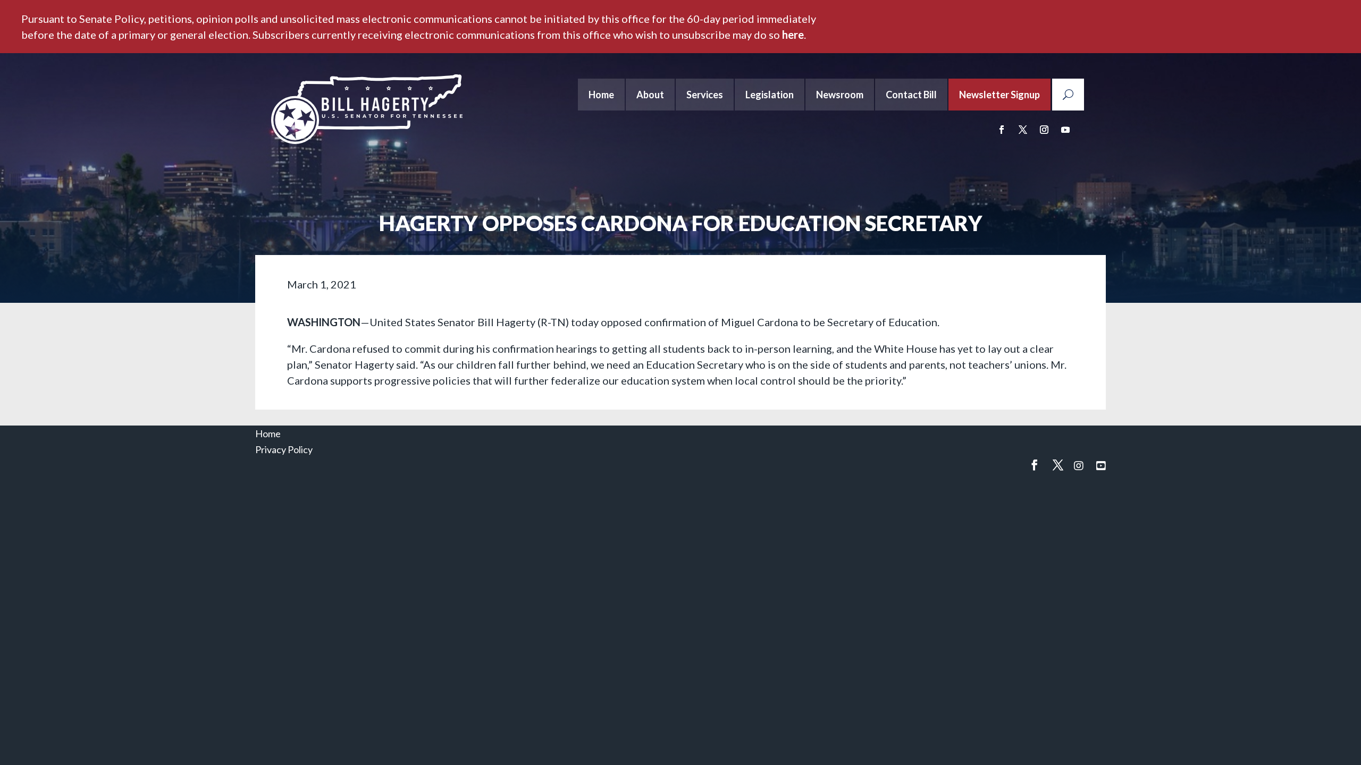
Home (601, 94)
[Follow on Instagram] (1044, 129)
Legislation (769, 94)
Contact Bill (911, 94)
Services (704, 94)
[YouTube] (1101, 465)
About (650, 94)
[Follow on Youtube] (1065, 129)
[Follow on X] (1022, 129)
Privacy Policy (284, 449)
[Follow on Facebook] (1001, 129)
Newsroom (839, 94)
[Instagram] (1078, 465)
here (793, 34)
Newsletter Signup (999, 94)
